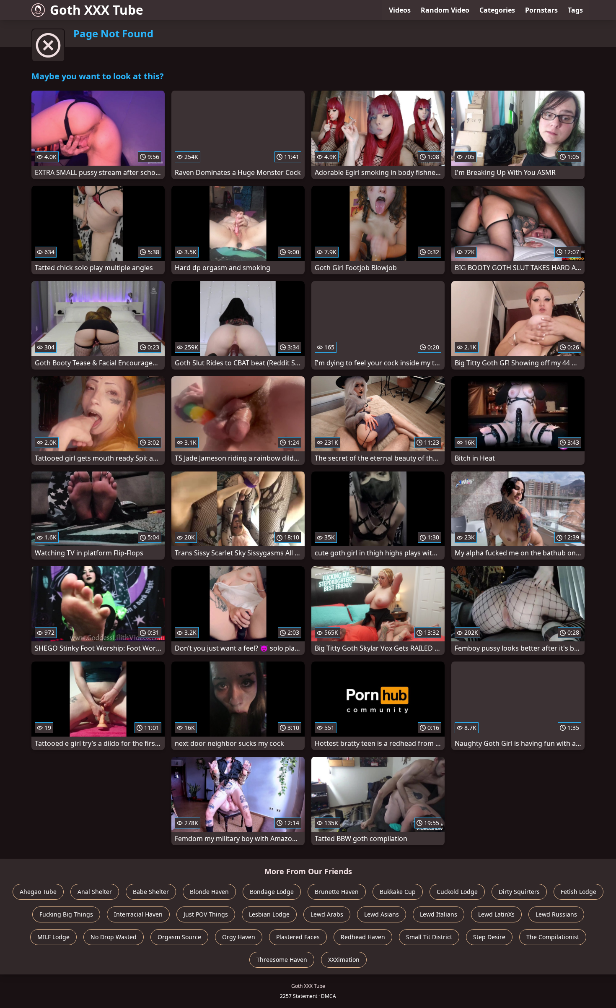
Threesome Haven (281, 960)
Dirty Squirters (519, 892)
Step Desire (489, 937)
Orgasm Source (179, 937)
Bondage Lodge (272, 892)
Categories (497, 10)
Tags (575, 10)
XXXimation (344, 960)
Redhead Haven (363, 937)
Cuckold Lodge (457, 892)
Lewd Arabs (327, 914)
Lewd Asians (381, 914)
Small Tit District (429, 937)
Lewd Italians (438, 914)
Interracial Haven (138, 914)
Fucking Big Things (66, 914)
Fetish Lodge (578, 892)
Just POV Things (206, 914)
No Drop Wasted (114, 937)
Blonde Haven (209, 892)
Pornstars (541, 10)
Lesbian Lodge (269, 914)
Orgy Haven (238, 937)
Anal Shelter (95, 892)
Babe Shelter (151, 892)
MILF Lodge (53, 937)
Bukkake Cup (398, 892)
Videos (400, 10)
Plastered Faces (298, 937)
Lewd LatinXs (496, 914)
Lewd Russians (556, 914)
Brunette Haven (337, 892)
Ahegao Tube (38, 892)
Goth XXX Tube (96, 9)
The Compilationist (552, 937)
